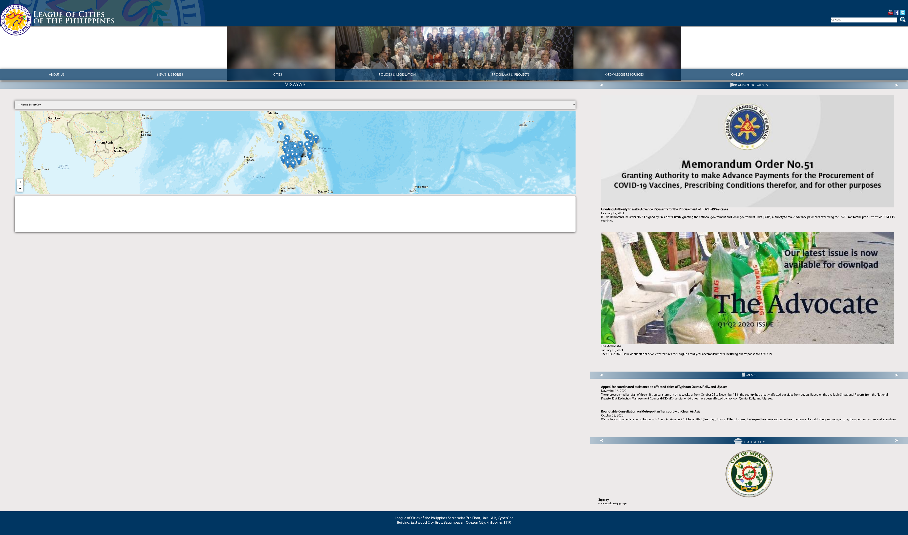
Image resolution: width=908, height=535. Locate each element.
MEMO (751, 375)
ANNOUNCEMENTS (753, 85)
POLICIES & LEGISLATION (397, 74)
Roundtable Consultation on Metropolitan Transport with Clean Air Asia (650, 411)
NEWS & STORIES (170, 74)
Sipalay (603, 500)
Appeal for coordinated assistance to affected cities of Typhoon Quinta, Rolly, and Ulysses (664, 387)
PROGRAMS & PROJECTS (511, 74)
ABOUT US (57, 74)
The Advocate (611, 346)
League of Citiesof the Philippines (74, 18)
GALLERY (737, 74)
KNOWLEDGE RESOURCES (624, 74)
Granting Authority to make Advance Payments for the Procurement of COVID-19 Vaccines (664, 209)
